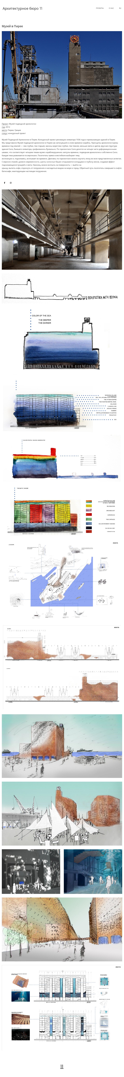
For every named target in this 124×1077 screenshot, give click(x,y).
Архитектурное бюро (22, 8)
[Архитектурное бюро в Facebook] (4, 183)
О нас (111, 8)
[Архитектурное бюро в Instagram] (10, 183)
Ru (120, 8)
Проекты (100, 8)
